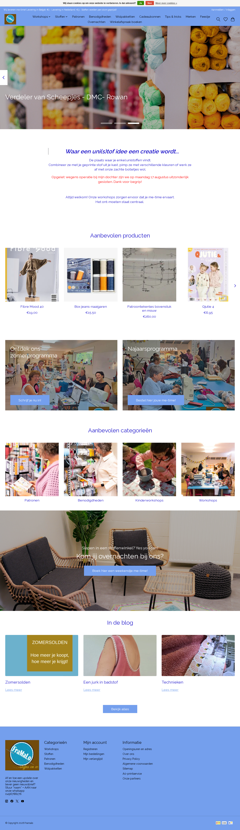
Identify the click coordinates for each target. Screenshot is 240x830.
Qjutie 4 (208, 306)
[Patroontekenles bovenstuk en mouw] (149, 275)
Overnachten (96, 22)
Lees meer (13, 690)
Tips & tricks (173, 16)
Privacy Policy (131, 758)
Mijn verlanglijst (93, 758)
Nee (150, 3)
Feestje (205, 16)
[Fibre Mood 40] (32, 275)
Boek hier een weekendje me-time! (120, 571)
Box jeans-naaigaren (90, 306)
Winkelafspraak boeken (126, 22)
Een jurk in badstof (100, 682)
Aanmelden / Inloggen (223, 9)
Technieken (172, 682)
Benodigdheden (100, 16)
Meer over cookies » (166, 3)
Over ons (128, 753)
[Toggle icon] (218, 19)
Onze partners (131, 778)
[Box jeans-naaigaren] (91, 275)
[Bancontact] (230, 823)
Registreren (90, 749)
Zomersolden (17, 682)
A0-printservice (132, 773)
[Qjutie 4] (208, 275)
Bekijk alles (120, 709)
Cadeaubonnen (149, 16)
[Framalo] (10, 19)
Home (24, 16)
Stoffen (48, 753)
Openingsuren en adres (137, 749)
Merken (191, 16)
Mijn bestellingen (93, 753)
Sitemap (128, 768)
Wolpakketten (125, 16)
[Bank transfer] (224, 823)
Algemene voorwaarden (138, 763)
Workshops (208, 500)
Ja (140, 3)
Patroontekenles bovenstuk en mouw (149, 308)
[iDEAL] (218, 823)
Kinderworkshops (149, 500)
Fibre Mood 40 (32, 306)
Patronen (78, 16)
